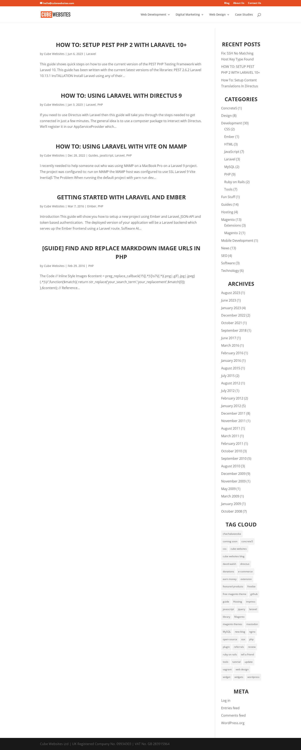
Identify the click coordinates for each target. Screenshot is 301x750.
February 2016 (232, 353)
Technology (230, 270)
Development (231, 123)
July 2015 (228, 375)
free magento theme (234, 594)
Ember (91, 206)
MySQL (229, 167)
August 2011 (230, 428)
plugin (226, 647)
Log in (225, 700)
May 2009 (228, 489)
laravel (253, 609)
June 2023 (228, 300)
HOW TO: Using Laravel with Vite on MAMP (121, 146)
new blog (240, 631)
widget (226, 677)
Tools (228, 189)
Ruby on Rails (234, 182)
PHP (100, 105)
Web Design (217, 14)
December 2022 (233, 315)
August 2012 (230, 383)
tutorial (236, 662)
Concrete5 (229, 108)
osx (243, 639)
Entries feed (230, 708)
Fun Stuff (228, 197)
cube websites (239, 548)
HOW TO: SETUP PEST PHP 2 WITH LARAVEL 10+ (121, 45)
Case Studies (244, 14)
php (251, 639)
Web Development (153, 14)
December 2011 (233, 413)
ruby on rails (230, 654)
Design (226, 115)
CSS (227, 129)
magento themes (232, 624)
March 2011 (230, 436)
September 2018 (234, 330)
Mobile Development (237, 240)
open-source (230, 639)
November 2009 (233, 481)
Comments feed (233, 715)
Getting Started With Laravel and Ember (121, 197)
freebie (251, 586)
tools (225, 662)
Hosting (227, 212)
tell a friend (247, 654)
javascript (228, 609)
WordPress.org (232, 723)
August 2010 (230, 466)
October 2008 (231, 511)
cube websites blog (233, 556)
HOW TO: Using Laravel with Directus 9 (121, 95)
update (249, 662)
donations (228, 571)
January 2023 (231, 308)
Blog (227, 3)
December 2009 (233, 473)
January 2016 (231, 360)
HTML (228, 144)
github (254, 594)
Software (228, 263)
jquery (241, 609)
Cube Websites (54, 54)
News (225, 248)
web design (242, 669)
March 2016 (230, 345)
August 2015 (230, 368)
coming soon (230, 541)
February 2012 (232, 398)
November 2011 (233, 421)
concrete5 (247, 541)
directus (244, 564)
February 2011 (232, 443)
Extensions (232, 225)
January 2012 (231, 406)
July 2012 (228, 390)
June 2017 (228, 338)
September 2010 (234, 458)
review (252, 647)
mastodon (252, 624)
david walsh (229, 564)
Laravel (91, 54)
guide (226, 601)
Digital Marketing (188, 14)
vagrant (227, 669)
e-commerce (245, 571)
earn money (229, 579)
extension (246, 579)
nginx (252, 631)
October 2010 (231, 451)
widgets (238, 677)
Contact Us (254, 3)
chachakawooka (232, 534)
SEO (224, 255)
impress (250, 601)
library (226, 616)
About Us (238, 3)
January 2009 (231, 504)
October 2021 (231, 323)
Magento (228, 219)
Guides (93, 155)
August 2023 (230, 292)
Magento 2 (232, 233)
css (224, 548)
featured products (233, 586)
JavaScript (106, 155)
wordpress (253, 677)
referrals (239, 647)
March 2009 (230, 496)
